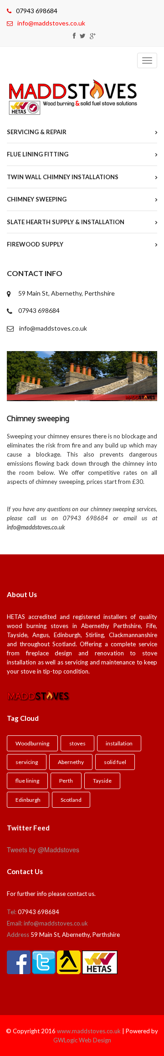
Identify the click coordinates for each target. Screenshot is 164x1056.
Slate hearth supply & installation (65, 222)
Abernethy (71, 762)
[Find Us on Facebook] (74, 35)
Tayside (102, 780)
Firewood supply (35, 244)
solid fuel (115, 762)
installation (119, 743)
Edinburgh (28, 799)
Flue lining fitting (37, 154)
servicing (26, 762)
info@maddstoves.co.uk (51, 23)
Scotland (71, 799)
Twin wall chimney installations (62, 177)
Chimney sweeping (37, 199)
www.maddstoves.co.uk (89, 1031)
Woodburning (32, 743)
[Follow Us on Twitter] (83, 35)
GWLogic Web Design (82, 1040)
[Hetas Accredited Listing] (100, 956)
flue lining (27, 780)
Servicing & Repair (37, 132)
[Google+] (93, 35)
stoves (77, 743)
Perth (66, 780)
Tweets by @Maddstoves (43, 849)
